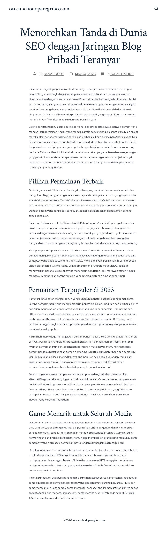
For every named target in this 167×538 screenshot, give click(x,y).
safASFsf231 (54, 74)
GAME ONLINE (122, 74)
